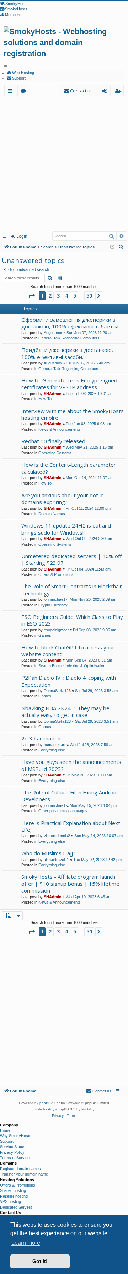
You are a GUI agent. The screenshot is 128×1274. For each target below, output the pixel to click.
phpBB (45, 1103)
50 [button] (89, 295)
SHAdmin (53, 393)
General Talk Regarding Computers (69, 338)
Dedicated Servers (16, 1207)
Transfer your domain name (24, 1174)
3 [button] (58, 295)
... (4, 236)
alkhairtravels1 (56, 859)
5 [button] (74, 295)
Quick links (11, 91)
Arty (51, 1109)
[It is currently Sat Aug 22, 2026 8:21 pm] (112, 247)
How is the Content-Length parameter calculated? (68, 468)
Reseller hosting (14, 1196)
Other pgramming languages (62, 811)
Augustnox (53, 333)
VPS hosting (10, 1201)
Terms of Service (15, 1158)
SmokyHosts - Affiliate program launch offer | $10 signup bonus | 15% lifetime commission (70, 883)
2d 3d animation (40, 738)
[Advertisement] (64, 164)
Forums (25, 91)
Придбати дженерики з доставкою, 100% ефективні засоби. (67, 353)
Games (44, 635)
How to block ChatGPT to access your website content (67, 651)
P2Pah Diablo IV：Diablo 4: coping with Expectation (68, 681)
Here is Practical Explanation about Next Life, (70, 826)
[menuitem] (78, 90)
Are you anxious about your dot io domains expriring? (62, 498)
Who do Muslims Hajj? (48, 853)
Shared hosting (13, 1190)
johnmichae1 (54, 599)
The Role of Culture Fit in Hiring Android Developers (69, 796)
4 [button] (66, 295)
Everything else (51, 750)
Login (21, 236)
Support (18, 78)
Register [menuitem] (119, 91)
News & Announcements (59, 429)
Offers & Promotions (56, 574)
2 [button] (50, 295)
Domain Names (51, 514)
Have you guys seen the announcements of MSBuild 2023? (71, 765)
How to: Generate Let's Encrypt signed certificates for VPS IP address (69, 384)
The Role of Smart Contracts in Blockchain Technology (72, 589)
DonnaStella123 (57, 691)
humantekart (54, 745)
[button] (31, 295)
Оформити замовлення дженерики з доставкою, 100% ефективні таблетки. (70, 323)
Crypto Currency (53, 605)
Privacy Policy (12, 1152)
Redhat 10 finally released (53, 441)
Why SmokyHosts (15, 1136)
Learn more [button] (25, 1243)
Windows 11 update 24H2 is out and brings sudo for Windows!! (66, 529)
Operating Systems (55, 453)
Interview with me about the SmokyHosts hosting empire (72, 414)
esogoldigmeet (56, 630)
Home (5, 1130)
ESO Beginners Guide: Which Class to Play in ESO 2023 (72, 620)
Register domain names (20, 1169)
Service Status (12, 1147)
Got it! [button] (40, 1261)
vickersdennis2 (57, 836)
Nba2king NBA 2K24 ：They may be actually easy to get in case (65, 711)
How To (45, 399)
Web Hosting (22, 72)
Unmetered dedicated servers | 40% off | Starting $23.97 (71, 559)
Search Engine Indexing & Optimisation (71, 666)
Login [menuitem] (106, 91)
